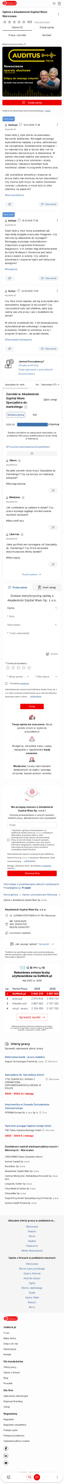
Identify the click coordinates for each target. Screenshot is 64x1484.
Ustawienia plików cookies (17, 1441)
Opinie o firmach (12, 1372)
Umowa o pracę (16, 414)
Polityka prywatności (14, 1435)
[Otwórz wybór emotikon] (47, 654)
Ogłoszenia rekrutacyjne (16, 1396)
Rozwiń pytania (29, 574)
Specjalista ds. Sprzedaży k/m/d (24, 1074)
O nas (6, 1333)
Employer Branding (13, 1401)
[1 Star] (7, 667)
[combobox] (27, 625)
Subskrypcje (10, 1349)
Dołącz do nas (11, 1343)
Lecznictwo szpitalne (20, 933)
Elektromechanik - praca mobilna (25, 1057)
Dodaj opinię (35, 102)
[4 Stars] (23, 667)
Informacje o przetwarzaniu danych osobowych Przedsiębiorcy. (31, 886)
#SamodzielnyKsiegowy (18, 339)
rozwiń (47, 111)
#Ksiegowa (11, 269)
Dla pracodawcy (27, 373)
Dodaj (32, 706)
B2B (35, 414)
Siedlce (32, 1240)
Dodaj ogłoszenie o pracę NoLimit (36, 369)
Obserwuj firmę (32, 873)
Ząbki (32, 1283)
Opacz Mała (32, 1297)
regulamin (24, 683)
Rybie (32, 1292)
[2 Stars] (13, 667)
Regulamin (9, 1419)
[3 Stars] (18, 667)
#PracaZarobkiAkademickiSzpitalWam (28, 446)
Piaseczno (32, 1245)
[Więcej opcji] (59, 14)
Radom (32, 1231)
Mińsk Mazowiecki (32, 1250)
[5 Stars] (29, 667)
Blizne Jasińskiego (32, 1287)
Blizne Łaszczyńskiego (32, 1268)
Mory (32, 1307)
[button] (42, 22)
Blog (6, 1378)
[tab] (17, 587)
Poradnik (8, 1383)
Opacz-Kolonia (32, 1273)
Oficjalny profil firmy (29, 365)
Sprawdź (44, 944)
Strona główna (11, 894)
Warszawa (32, 1226)
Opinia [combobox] (10, 607)
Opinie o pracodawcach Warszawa (39, 894)
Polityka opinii (10, 1430)
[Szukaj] (8, 1477)
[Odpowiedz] (32, 453)
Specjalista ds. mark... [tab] (15, 384)
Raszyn (32, 1302)
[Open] (56, 625)
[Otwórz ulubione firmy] (54, 3)
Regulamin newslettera (15, 1424)
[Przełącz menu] (59, 3)
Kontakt (7, 1354)
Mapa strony (10, 1338)
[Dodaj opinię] (37, 1477)
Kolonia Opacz (32, 1278)
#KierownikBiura (14, 195)
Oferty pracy (10, 1367)
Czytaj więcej (35, 696)
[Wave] (9, 204)
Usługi (7, 1406)
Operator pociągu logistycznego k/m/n (28, 1125)
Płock (32, 1236)
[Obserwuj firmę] (29, 1477)
